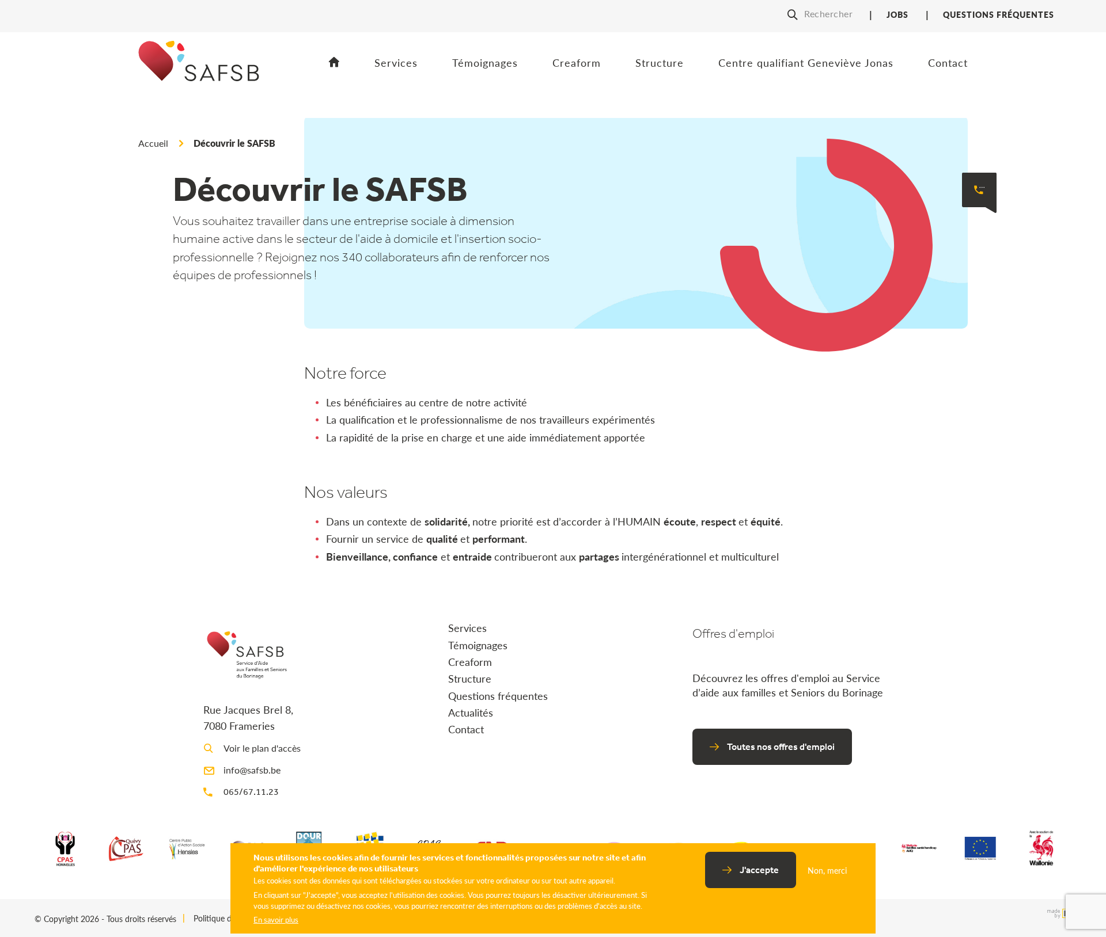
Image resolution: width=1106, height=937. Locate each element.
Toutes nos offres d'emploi (781, 746)
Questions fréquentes (998, 14)
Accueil (334, 62)
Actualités (470, 712)
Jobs (897, 14)
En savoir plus (275, 920)
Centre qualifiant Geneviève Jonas (805, 62)
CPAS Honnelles (65, 848)
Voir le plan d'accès (262, 748)
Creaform (576, 62)
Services (396, 62)
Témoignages (485, 62)
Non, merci (827, 870)
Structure (659, 62)
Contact (948, 62)
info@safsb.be (252, 769)
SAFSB (198, 79)
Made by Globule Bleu (1057, 911)
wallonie (1041, 848)
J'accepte (759, 869)
